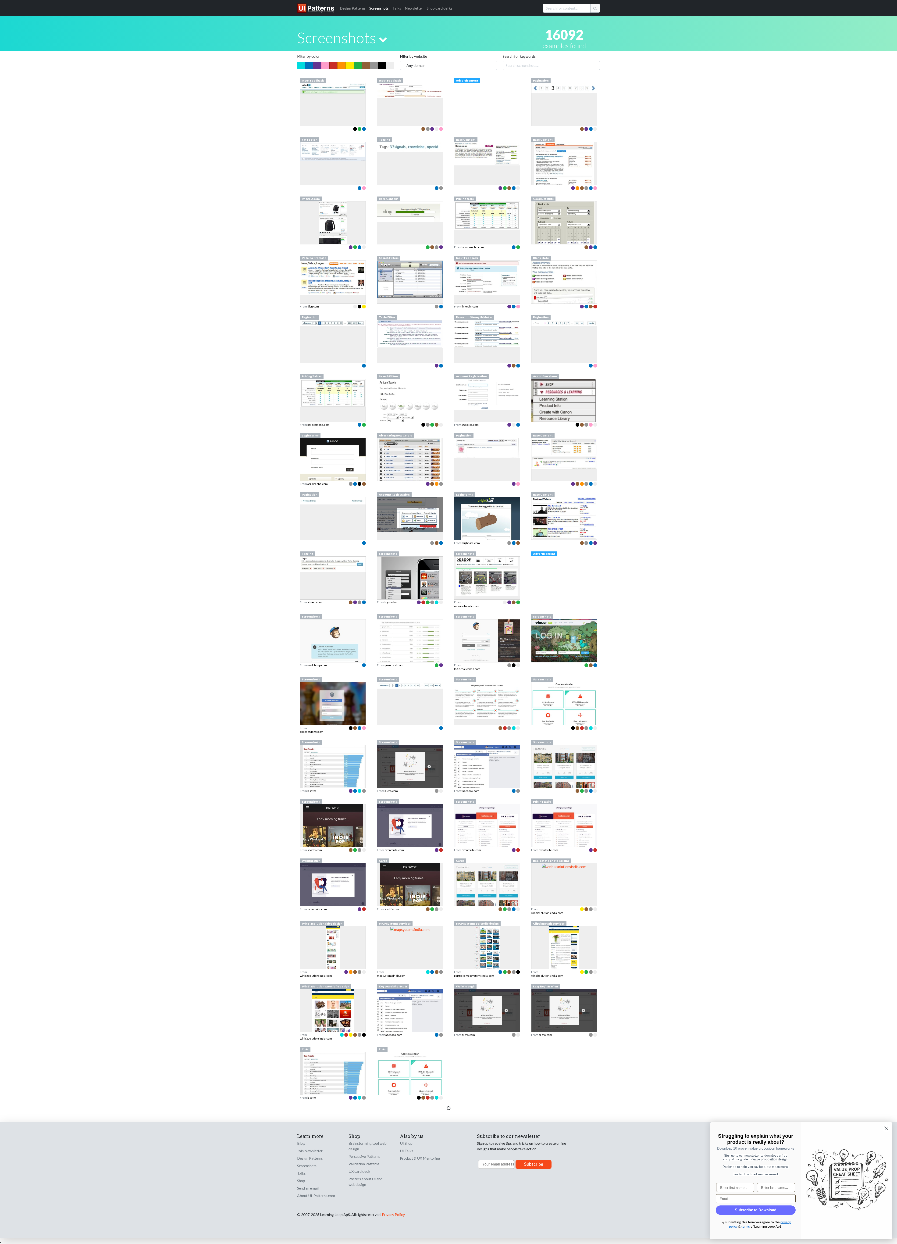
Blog (301, 1143)
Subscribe (533, 1164)
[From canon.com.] (564, 405)
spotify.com (314, 850)
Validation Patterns (364, 1164)
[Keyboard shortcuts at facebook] (410, 1012)
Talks (396, 8)
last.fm (311, 791)
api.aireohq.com (317, 484)
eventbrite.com (394, 850)
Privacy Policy (393, 1214)
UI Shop (406, 1143)
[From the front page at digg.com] (333, 277)
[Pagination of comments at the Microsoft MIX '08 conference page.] (487, 447)
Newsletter (414, 8)
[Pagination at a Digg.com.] (333, 322)
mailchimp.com (317, 665)
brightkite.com (471, 543)
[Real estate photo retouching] (564, 866)
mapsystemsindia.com (391, 975)
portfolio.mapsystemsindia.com (474, 975)
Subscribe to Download (755, 1210)
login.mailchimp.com (467, 669)
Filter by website (413, 56)
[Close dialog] (886, 1128)
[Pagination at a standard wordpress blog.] (333, 500)
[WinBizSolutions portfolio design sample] (333, 1023)
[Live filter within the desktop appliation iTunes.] (410, 279)
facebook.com (470, 791)
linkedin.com (470, 306)
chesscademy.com (312, 731)
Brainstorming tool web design (368, 1146)
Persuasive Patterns (364, 1156)
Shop (301, 1180)
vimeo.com (314, 602)
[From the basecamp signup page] (487, 215)
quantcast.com (393, 665)
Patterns (353, 8)
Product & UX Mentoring (420, 1158)
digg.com (313, 306)
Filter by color (308, 56)
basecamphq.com (473, 247)
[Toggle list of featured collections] (383, 39)
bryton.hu (390, 602)
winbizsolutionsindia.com (547, 913)
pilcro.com (391, 791)
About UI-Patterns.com (316, 1195)
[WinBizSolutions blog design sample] (333, 960)
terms (745, 1226)
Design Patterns (310, 1158)
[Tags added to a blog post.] (410, 146)
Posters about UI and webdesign (365, 1181)
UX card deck (359, 1171)
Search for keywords (519, 56)
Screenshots (379, 8)
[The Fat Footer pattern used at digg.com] (333, 151)
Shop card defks (439, 8)
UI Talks (406, 1150)
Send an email (308, 1188)
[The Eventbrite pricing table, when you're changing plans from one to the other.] (564, 832)
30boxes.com (470, 424)
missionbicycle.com (466, 606)
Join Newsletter (310, 1150)
